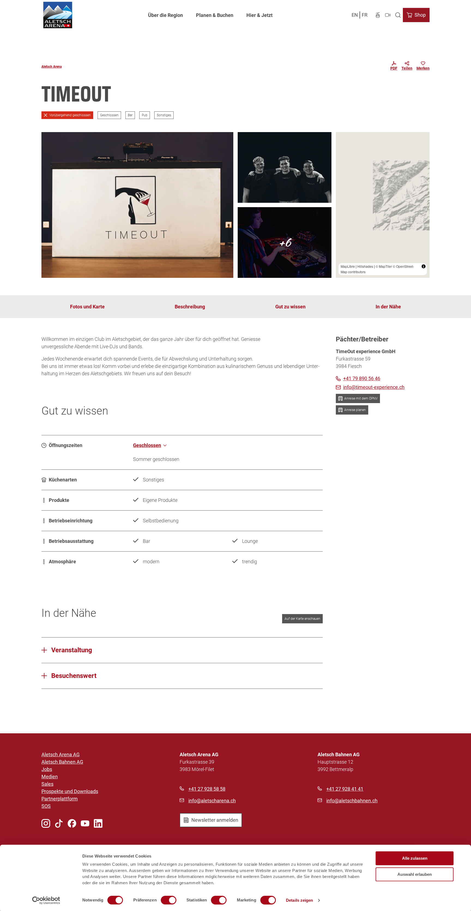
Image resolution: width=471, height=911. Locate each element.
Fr (364, 15)
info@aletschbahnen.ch (352, 800)
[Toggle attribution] (423, 266)
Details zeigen (299, 900)
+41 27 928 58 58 (206, 789)
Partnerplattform (59, 799)
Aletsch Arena (51, 67)
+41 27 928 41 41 (344, 789)
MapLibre (348, 266)
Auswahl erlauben (414, 874)
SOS (46, 806)
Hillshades (365, 266)
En (355, 15)
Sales (47, 784)
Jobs (46, 769)
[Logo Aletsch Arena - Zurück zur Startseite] (57, 15)
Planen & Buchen (214, 15)
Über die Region (165, 15)
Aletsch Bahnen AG (62, 762)
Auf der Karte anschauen (302, 619)
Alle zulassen (414, 858)
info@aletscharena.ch (212, 800)
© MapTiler (384, 266)
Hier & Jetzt (259, 15)
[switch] (168, 900)
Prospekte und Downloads (69, 791)
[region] (383, 205)
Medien (49, 776)
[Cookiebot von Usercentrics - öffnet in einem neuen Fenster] (46, 900)
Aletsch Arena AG (60, 754)
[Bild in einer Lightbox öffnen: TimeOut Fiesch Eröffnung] (137, 205)
